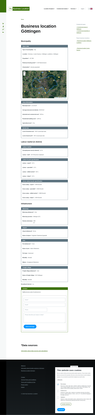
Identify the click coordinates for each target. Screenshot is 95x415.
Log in (82, 8)
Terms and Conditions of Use (28, 382)
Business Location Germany (28, 370)
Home (22, 19)
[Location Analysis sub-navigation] (55, 8)
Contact (23, 377)
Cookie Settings (74, 366)
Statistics (63, 397)
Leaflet (56, 97)
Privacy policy (24, 384)
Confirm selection (66, 404)
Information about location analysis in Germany (32, 368)
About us (23, 365)
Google (64, 97)
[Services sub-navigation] (77, 8)
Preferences (64, 390)
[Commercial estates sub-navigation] (69, 8)
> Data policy (59, 379)
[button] (24, 72)
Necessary (63, 384)
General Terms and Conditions (28, 379)
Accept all (61, 409)
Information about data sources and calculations (34, 351)
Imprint (22, 387)
